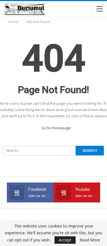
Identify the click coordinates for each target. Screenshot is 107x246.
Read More (90, 240)
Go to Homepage (56, 127)
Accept (65, 240)
